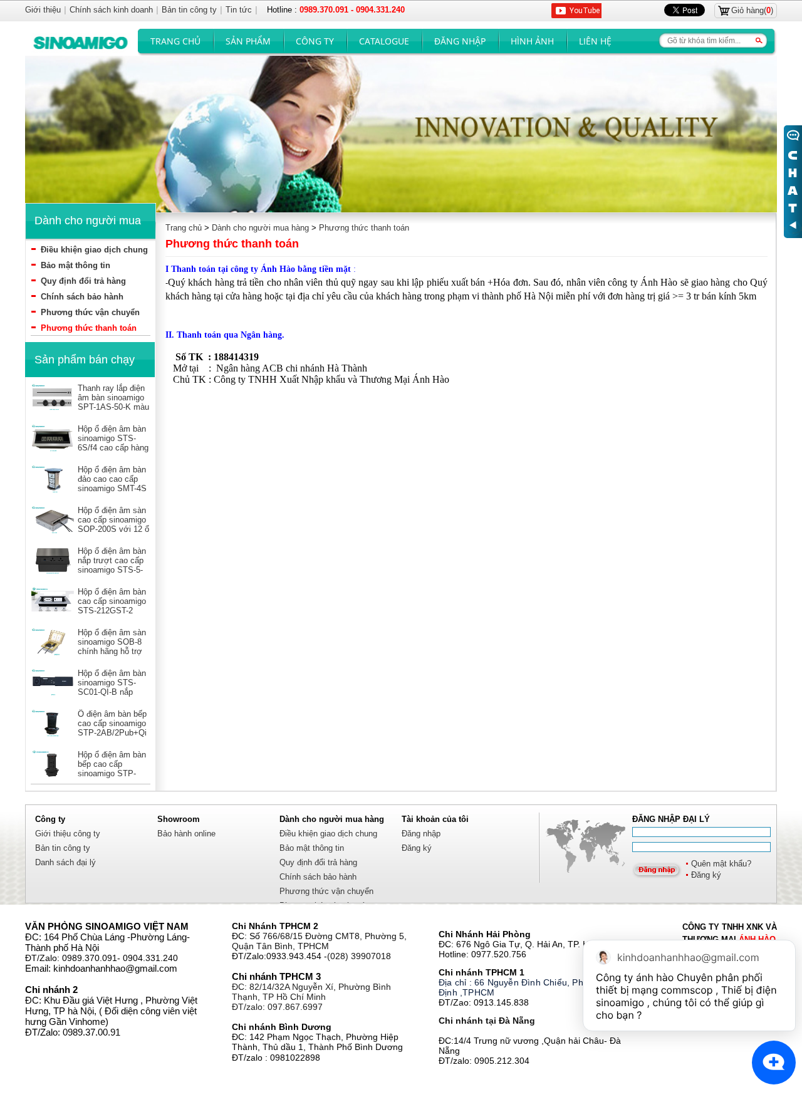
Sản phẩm (248, 41)
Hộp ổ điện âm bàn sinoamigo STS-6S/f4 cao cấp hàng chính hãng (113, 443)
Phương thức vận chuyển (90, 312)
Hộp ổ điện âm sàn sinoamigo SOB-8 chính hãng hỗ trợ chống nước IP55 (112, 646)
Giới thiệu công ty (67, 833)
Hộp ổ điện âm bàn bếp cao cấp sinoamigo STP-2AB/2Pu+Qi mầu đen (112, 773)
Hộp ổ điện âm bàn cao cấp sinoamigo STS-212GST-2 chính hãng (112, 606)
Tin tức (239, 9)
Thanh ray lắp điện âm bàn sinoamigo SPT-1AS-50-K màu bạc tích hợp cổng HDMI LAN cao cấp (113, 406)
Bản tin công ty (62, 848)
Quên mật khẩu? (721, 863)
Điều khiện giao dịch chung (94, 249)
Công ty (315, 41)
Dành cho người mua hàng (260, 227)
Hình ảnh (532, 41)
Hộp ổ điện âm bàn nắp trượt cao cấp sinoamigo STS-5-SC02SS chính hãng (112, 569)
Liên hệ (595, 41)
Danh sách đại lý (65, 862)
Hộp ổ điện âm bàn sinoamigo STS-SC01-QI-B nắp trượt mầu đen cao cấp (112, 691)
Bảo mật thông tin (75, 265)
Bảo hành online (186, 833)
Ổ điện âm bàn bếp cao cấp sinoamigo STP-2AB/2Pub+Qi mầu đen (112, 728)
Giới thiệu (43, 9)
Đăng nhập (460, 41)
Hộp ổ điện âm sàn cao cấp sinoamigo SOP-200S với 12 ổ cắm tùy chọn (113, 524)
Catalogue (384, 41)
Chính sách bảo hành (82, 296)
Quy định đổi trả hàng (83, 281)
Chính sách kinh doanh (111, 9)
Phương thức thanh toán (89, 328)
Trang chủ (175, 41)
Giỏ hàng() (752, 10)
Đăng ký (706, 875)
